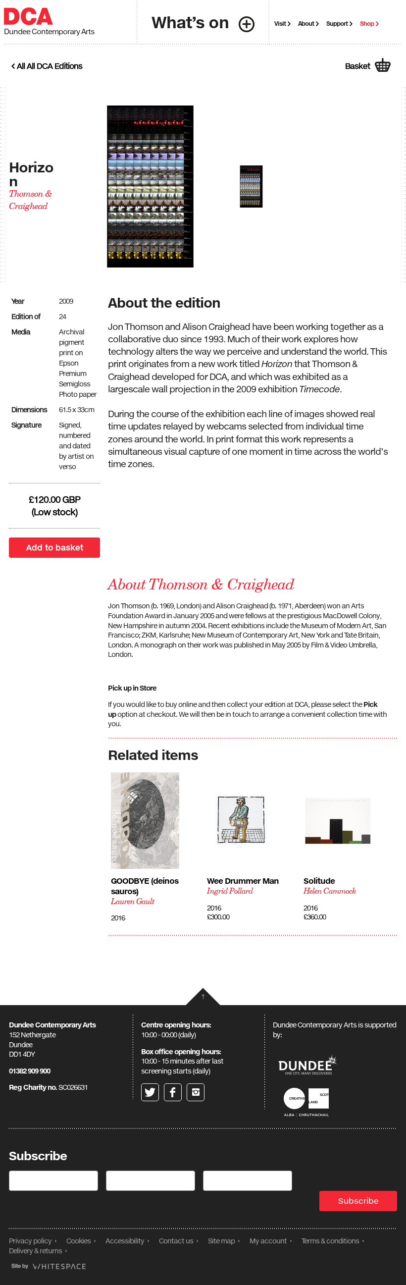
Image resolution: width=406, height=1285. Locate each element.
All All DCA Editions (49, 66)
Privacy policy (30, 1240)
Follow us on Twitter (150, 1092)
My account (268, 1240)
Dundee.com (308, 1066)
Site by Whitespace (48, 1266)
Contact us (176, 1240)
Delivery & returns (35, 1250)
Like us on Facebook (173, 1092)
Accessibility (124, 1240)
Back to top (203, 996)
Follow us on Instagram (195, 1092)
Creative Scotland (308, 1102)
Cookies (78, 1240)
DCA (28, 16)
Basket (357, 66)
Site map (221, 1240)
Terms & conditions (330, 1240)
